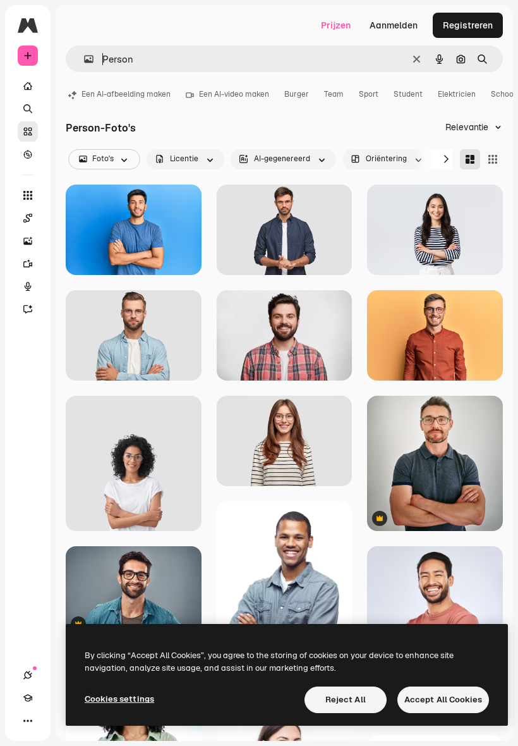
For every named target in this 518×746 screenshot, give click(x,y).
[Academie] (28, 698)
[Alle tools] (28, 195)
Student (408, 94)
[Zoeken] (28, 109)
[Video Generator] (28, 264)
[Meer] (28, 721)
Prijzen (336, 25)
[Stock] (28, 131)
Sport (368, 94)
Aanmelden (394, 25)
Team (334, 94)
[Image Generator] (28, 241)
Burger (296, 94)
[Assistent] (28, 309)
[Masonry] (470, 159)
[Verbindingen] (28, 675)
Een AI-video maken (234, 94)
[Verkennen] (28, 154)
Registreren (468, 25)
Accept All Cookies (443, 699)
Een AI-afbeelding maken (126, 94)
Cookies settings (119, 699)
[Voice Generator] (28, 286)
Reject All (345, 699)
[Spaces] (28, 218)
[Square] (493, 159)
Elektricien (457, 94)
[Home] (28, 86)
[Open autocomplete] (83, 59)
